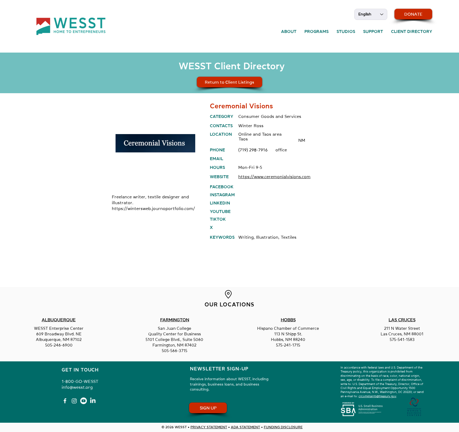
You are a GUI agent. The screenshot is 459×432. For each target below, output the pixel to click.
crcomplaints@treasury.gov (377, 396)
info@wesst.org (77, 387)
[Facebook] (65, 400)
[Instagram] (74, 400)
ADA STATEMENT (245, 427)
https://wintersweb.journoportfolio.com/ (153, 208)
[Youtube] (83, 400)
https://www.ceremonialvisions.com (274, 176)
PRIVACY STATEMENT (208, 427)
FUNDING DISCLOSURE (283, 427)
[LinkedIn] (93, 400)
